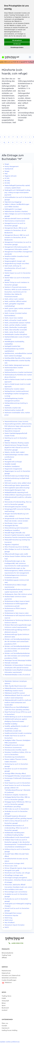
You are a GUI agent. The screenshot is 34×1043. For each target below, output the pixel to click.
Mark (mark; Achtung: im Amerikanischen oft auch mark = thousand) (16, 268)
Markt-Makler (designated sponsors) (17, 365)
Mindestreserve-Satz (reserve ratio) (17, 613)
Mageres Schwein (11, 176)
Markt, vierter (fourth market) (14, 332)
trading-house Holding (9, 1030)
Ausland (4, 1010)
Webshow (8, 982)
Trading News (6, 996)
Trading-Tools (6, 955)
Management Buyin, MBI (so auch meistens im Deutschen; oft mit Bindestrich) (16, 230)
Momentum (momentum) (13, 747)
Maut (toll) (8, 459)
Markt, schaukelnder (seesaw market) (17, 322)
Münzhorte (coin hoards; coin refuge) (17, 873)
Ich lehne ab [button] (17, 44)
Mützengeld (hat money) (13, 913)
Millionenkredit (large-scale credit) (16, 554)
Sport (3, 1005)
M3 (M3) (7, 183)
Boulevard (5, 1008)
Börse (4, 1003)
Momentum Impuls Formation (14, 925)
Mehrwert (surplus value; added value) (18, 483)
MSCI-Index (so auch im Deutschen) (17, 809)
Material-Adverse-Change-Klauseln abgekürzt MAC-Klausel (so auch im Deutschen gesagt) (17, 447)
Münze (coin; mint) (11, 865)
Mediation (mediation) (12, 466)
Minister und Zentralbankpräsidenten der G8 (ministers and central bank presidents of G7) (17, 641)
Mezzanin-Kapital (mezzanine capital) (17, 535)
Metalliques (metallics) (12, 530)
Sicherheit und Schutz (9, 978)
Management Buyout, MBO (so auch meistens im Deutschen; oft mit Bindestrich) (17, 237)
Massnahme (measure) (12, 431)
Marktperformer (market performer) (17, 391)
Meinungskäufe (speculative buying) (17, 487)
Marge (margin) (10, 258)
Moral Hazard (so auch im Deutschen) (17, 783)
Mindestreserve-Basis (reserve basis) (17, 601)
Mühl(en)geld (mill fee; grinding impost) (18, 818)
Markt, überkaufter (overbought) (16, 327)
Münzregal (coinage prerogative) (16, 877)
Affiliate (4, 957)
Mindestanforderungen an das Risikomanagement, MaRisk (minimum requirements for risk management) (18, 570)
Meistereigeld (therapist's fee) (15, 490)
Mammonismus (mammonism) (15, 221)
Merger (7, 171)
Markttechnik (9, 169)
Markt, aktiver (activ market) (14, 299)
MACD (7, 927)
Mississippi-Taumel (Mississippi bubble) (18, 660)
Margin (7, 164)
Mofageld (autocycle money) (14, 745)
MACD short (9, 920)
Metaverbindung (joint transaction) (16, 528)
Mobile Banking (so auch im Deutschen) (18, 716)
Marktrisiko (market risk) (13, 408)
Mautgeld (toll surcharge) (13, 461)
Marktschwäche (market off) (14, 410)
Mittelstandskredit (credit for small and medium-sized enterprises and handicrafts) (18, 702)
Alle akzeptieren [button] (17, 40)
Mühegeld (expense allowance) (15, 816)
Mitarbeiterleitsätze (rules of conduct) (17, 674)
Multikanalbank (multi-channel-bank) (17, 837)
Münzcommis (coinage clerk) (14, 863)
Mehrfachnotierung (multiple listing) (17, 476)
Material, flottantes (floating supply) (17, 443)
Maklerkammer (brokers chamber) (16, 211)
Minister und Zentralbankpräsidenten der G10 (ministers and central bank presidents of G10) (17, 649)
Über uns (5, 1023)
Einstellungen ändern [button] (17, 47)
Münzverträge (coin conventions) (16, 892)
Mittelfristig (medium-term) (14, 690)
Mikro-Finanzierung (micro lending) (17, 547)
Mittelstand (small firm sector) (15, 693)
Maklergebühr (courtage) (13, 209)
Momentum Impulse (11, 915)
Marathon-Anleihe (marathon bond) (17, 256)
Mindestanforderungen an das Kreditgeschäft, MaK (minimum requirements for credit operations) (17, 563)
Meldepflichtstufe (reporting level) (16, 492)
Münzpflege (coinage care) (14, 875)
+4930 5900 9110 (17, 943)
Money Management (11, 166)
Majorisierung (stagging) (13, 202)
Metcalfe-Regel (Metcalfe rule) (15, 532)
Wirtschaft (5, 1000)
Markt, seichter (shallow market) (16, 325)
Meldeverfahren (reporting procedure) (18, 495)
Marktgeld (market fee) (12, 346)
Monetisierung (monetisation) (15, 757)
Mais (6, 173)
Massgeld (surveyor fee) (13, 428)
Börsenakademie (7, 953)
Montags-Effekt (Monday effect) (15, 773)
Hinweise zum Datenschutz (11, 975)
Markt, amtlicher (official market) (16, 301)
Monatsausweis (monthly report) (16, 750)
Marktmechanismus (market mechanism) (18, 372)
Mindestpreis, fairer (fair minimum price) (18, 594)
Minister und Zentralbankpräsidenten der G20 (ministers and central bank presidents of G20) (17, 656)
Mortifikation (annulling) (13, 806)
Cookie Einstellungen (9, 980)
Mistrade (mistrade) (11, 663)
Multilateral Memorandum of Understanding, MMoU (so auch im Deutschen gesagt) (16, 828)
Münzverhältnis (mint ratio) (14, 889)
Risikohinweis (6, 970)
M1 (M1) (7, 178)
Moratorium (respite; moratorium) (16, 794)
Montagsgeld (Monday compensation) (18, 776)
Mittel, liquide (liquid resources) (15, 686)
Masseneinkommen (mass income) (16, 421)
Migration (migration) (12, 544)
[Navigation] (30, 57)
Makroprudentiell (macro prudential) (17, 218)
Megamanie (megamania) (13, 469)
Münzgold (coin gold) (12, 870)
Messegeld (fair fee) (11, 525)
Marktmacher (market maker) (14, 389)
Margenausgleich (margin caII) (15, 261)
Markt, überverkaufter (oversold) (16, 329)
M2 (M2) (7, 180)
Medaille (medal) (10, 464)
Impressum (5, 1028)
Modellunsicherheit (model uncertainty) (18, 733)
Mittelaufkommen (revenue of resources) (18, 688)
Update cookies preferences (10, 1041)
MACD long (8, 918)
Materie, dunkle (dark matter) (15, 452)
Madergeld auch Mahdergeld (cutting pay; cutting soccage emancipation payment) (17, 192)
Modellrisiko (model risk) (13, 731)
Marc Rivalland (9, 922)
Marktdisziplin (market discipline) (16, 334)
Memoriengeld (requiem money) (16, 506)
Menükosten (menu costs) (13, 523)
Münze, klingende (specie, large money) (18, 868)
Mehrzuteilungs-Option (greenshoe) (17, 485)
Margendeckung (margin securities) (17, 263)
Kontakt (4, 1025)
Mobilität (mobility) (11, 724)
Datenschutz (6, 973)
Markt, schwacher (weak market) (16, 320)
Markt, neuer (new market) (14, 318)
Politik (4, 998)
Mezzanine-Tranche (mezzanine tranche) (18, 537)
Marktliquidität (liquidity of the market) (18, 358)
